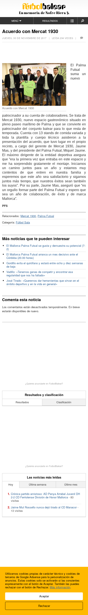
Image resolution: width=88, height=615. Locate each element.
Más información (60, 587)
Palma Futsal (46, 216)
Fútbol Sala (23, 222)
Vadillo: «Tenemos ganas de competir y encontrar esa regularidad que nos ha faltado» (39, 273)
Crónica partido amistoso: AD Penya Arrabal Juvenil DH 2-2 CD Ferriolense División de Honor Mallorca (45, 495)
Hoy (10, 484)
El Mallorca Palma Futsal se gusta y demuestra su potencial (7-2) (45, 247)
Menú (15, 20)
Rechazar (44, 606)
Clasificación (63, 402)
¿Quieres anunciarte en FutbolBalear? (44, 383)
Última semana (37, 484)
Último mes (70, 484)
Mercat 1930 (28, 216)
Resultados (50, 20)
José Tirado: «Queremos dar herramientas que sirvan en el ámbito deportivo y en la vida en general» (42, 282)
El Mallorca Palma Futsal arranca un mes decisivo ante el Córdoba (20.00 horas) (42, 256)
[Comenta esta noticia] (81, 38)
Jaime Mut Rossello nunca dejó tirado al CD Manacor (44, 507)
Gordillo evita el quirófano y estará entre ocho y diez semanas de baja (44, 264)
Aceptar (44, 596)
